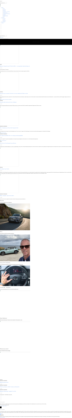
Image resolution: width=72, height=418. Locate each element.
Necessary (2, 414)
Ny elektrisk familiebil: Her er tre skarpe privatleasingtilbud (11, 135)
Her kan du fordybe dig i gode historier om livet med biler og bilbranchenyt (9, 289)
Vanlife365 (4, 9)
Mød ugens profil (5, 12)
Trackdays (4, 18)
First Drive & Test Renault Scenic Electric (8, 143)
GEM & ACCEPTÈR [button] (2, 417)
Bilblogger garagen (5, 15)
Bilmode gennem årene (4, 382)
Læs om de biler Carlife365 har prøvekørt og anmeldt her (7, 233)
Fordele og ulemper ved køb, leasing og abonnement (9, 386)
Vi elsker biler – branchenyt (6, 11)
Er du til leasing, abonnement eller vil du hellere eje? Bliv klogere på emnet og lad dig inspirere (11, 264)
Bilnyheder (4, 10)
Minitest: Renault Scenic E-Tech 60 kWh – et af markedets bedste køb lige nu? (15, 66)
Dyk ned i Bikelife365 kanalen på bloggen (5, 350)
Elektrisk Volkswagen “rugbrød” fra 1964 (8, 391)
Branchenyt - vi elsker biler (3, 380)
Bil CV (4, 16)
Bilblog (2, 7)
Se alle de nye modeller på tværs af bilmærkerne (6, 202)
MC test (4, 19)
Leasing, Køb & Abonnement (6, 13)
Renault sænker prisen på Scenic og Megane (8, 102)
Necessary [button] (1, 413)
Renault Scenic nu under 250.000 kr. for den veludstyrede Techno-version (14, 93)
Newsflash (4, 14)
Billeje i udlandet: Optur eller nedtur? (7, 195)
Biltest (4, 8)
